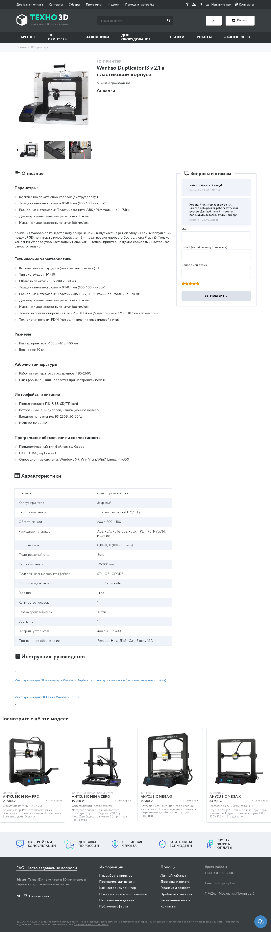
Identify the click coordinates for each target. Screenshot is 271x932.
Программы (94, 4)
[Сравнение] (214, 21)
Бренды (28, 37)
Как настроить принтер (117, 888)
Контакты (56, 4)
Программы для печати (117, 881)
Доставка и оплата (29, 4)
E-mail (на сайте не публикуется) (204, 247)
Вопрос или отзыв (194, 265)
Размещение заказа (175, 900)
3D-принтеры (58, 37)
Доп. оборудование (136, 37)
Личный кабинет (173, 875)
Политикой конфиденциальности (204, 921)
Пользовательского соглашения (91, 924)
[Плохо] (187, 284)
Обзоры (74, 4)
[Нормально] (190, 284)
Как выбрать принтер (116, 875)
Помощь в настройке (139, 4)
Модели (113, 4)
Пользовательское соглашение (123, 894)
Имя (184, 229)
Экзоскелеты (237, 37)
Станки (177, 37)
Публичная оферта (113, 906)
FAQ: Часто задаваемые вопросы (46, 868)
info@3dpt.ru (225, 883)
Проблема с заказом (176, 894)
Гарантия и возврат (175, 888)
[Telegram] (201, 4)
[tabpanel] (101, 779)
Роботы (204, 37)
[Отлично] (197, 284)
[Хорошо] (194, 284)
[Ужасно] (183, 284)
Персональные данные (116, 900)
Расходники (96, 37)
